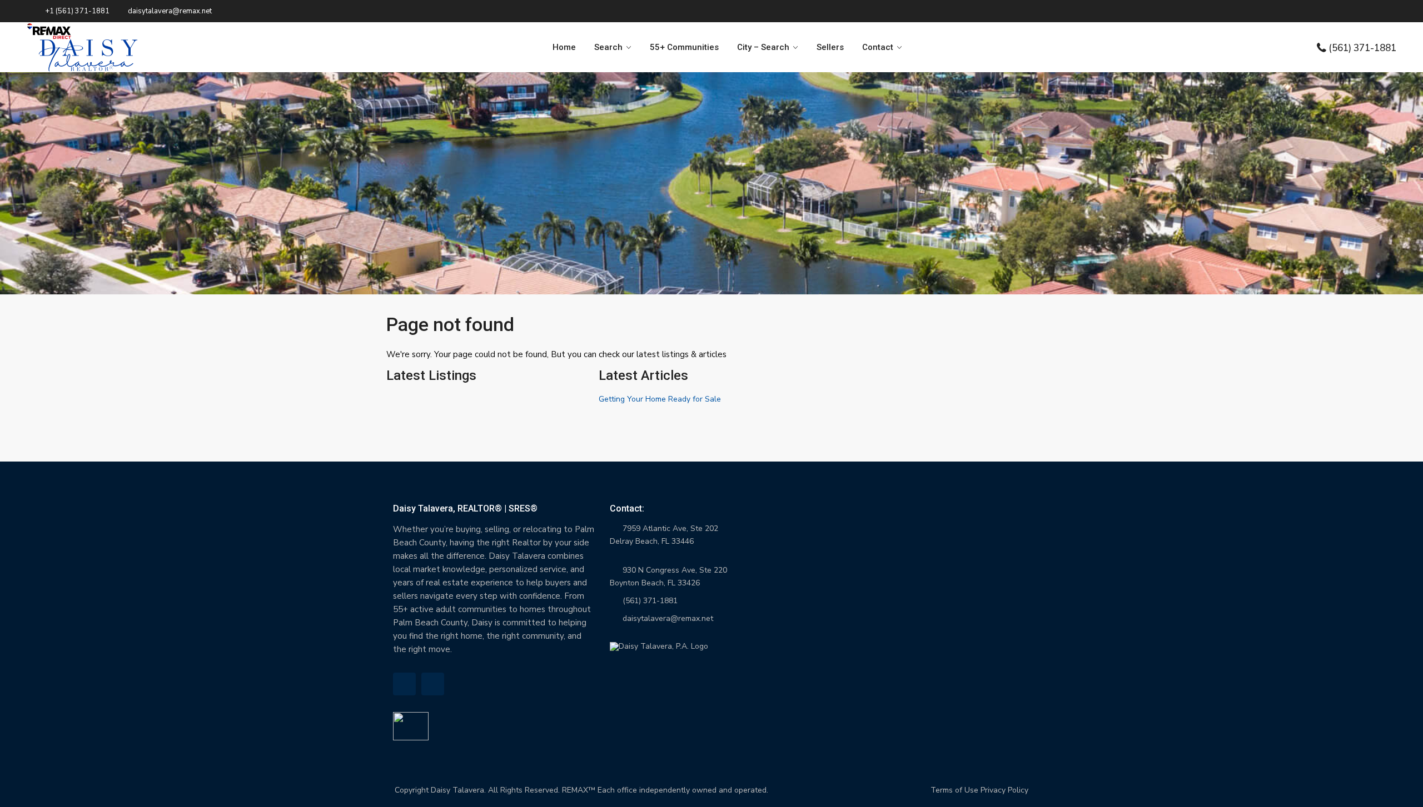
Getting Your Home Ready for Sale (660, 399)
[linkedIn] (404, 684)
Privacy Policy (1004, 790)
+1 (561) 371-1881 (77, 11)
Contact (877, 47)
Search (608, 47)
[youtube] (432, 684)
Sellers (830, 47)
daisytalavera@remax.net (668, 618)
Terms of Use (954, 790)
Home (564, 47)
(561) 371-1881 (1362, 47)
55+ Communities (684, 47)
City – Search (763, 47)
